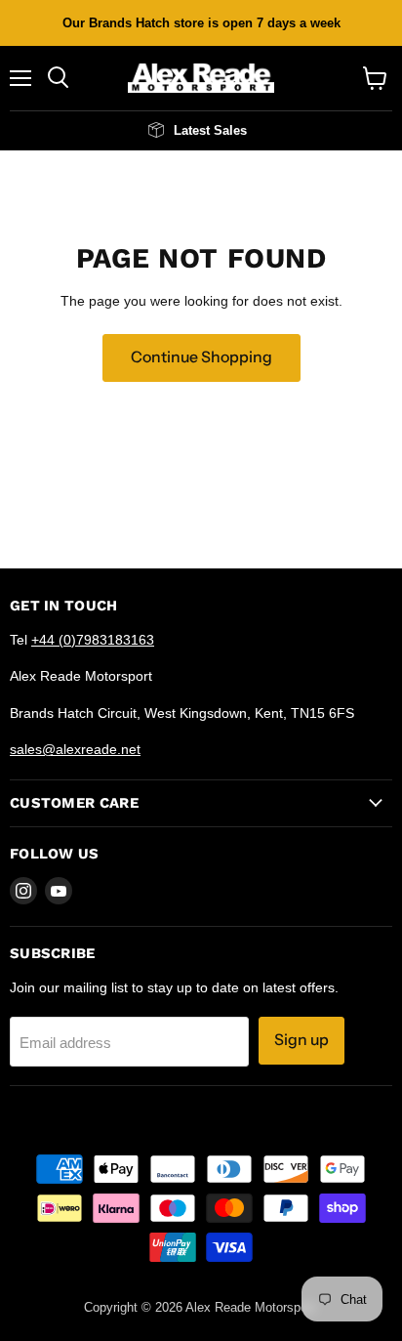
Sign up (301, 1039)
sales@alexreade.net (75, 749)
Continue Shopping (201, 357)
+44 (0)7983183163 (92, 640)
